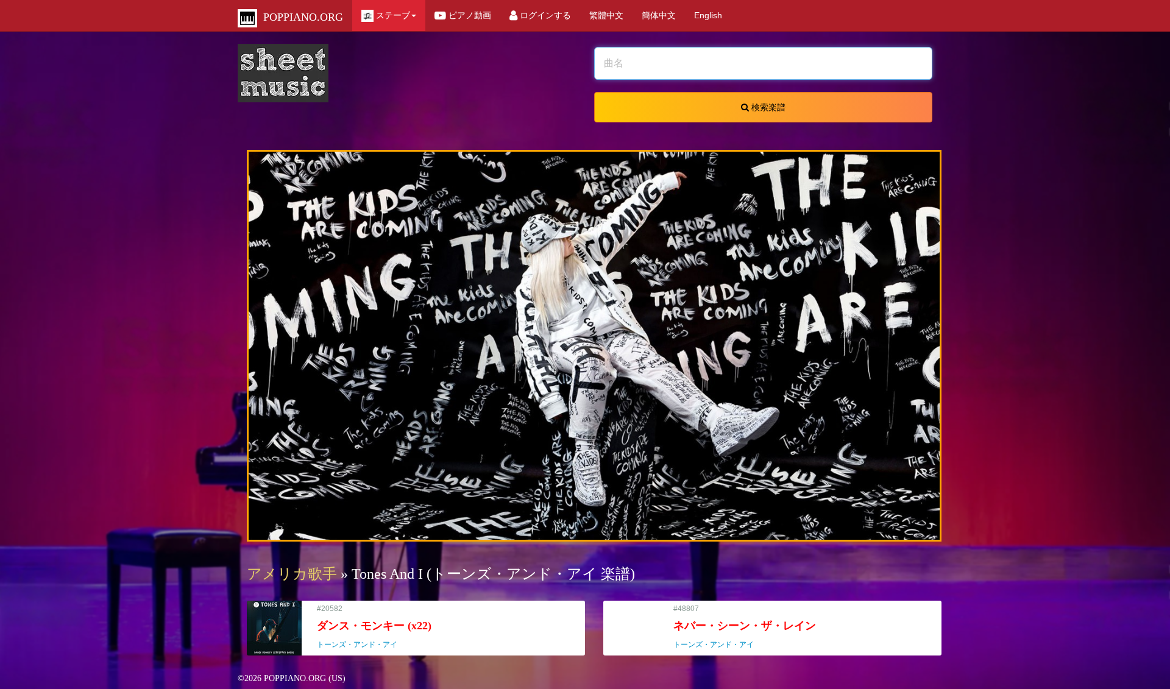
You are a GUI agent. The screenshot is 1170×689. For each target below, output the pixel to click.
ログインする (544, 15)
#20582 (374, 626)
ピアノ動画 (468, 15)
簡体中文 (659, 15)
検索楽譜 (767, 107)
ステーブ (392, 15)
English (708, 15)
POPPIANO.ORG (300, 17)
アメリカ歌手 (292, 574)
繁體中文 (606, 15)
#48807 (744, 626)
